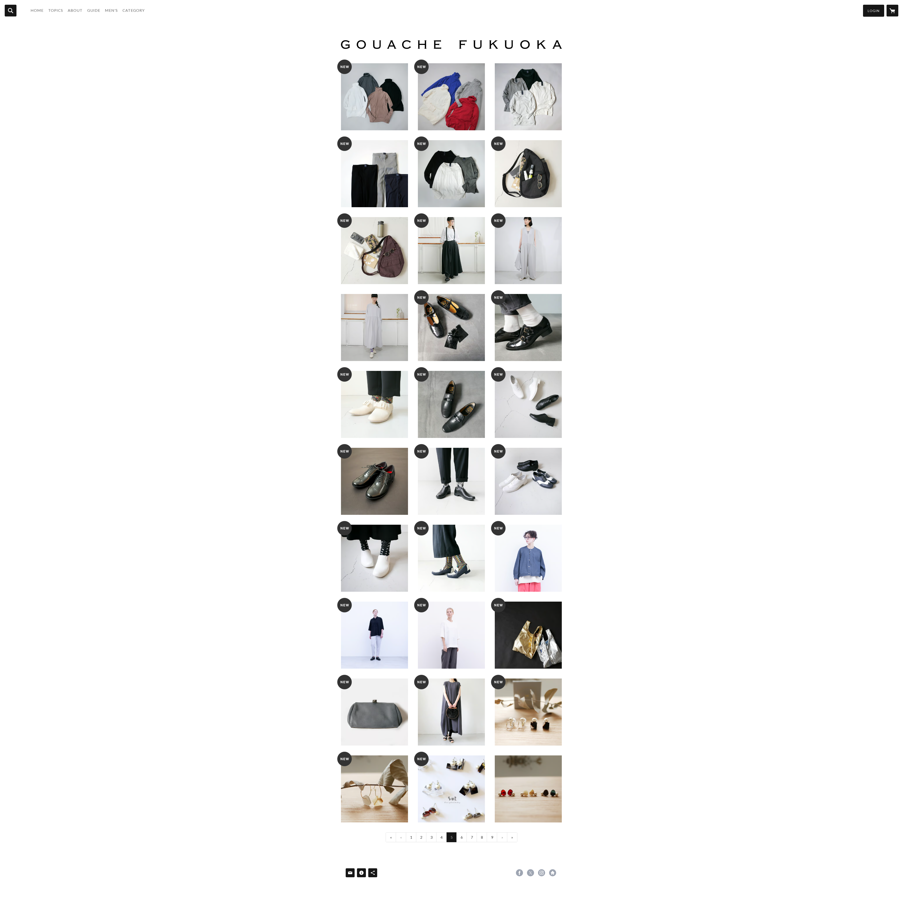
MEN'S (111, 10)
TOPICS (55, 10)
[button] (873, 11)
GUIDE (93, 10)
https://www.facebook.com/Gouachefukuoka (519, 872)
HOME (37, 10)
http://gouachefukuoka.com (552, 872)
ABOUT (75, 10)
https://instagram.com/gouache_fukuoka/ (541, 872)
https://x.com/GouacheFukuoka (530, 872)
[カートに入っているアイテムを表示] (892, 10)
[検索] (10, 10)
